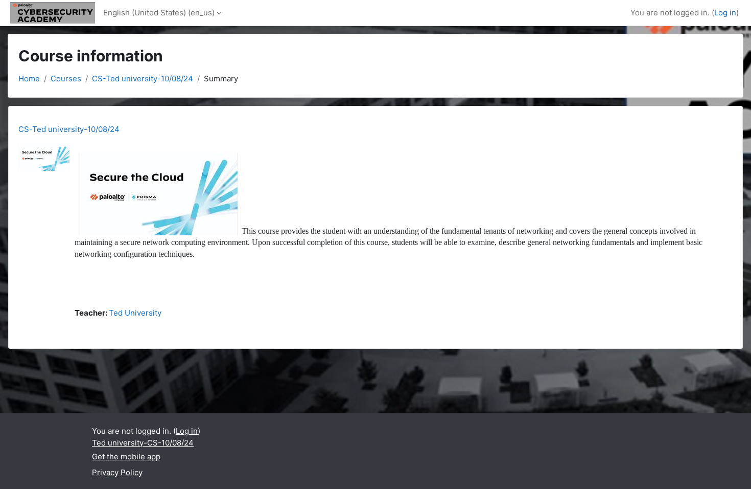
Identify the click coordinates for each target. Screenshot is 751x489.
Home (29, 78)
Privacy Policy (117, 472)
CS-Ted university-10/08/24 (142, 78)
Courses (66, 78)
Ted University (135, 313)
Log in (725, 12)
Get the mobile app (126, 456)
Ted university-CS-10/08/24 (143, 443)
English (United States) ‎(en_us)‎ (159, 12)
